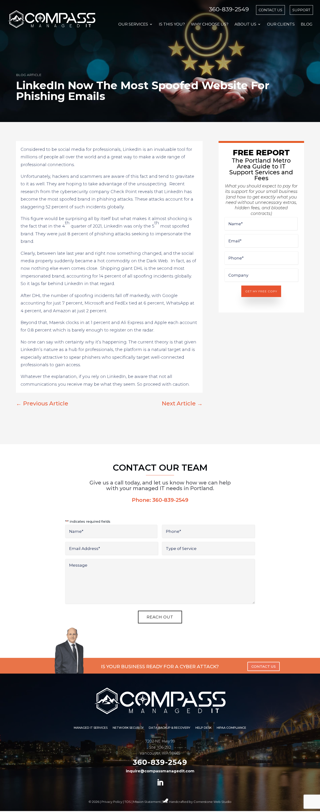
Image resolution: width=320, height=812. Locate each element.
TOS (127, 802)
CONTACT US (270, 10)
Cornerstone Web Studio (212, 802)
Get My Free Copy (261, 291)
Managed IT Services (91, 727)
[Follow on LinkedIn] (160, 782)
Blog (307, 25)
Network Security (128, 727)
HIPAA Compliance (231, 727)
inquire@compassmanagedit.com (160, 771)
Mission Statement (147, 802)
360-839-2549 (229, 9)
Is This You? (172, 25)
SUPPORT (301, 10)
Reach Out (160, 617)
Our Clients (281, 25)
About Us (245, 25)
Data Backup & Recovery (169, 727)
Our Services (133, 25)
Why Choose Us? (209, 25)
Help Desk (203, 727)
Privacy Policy (111, 802)
